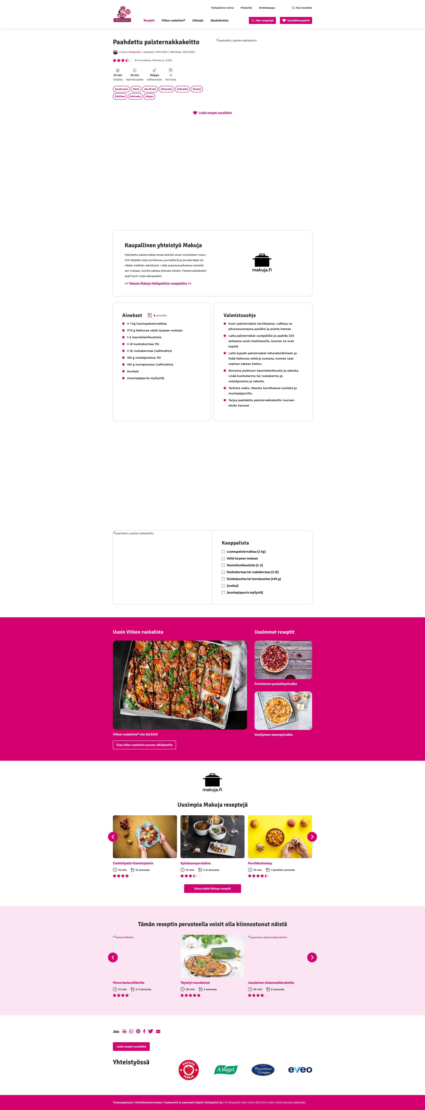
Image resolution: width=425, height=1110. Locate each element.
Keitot (136, 89)
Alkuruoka (166, 89)
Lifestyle (198, 20)
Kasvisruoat (121, 89)
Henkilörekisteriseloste (148, 1102)
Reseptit (149, 20)
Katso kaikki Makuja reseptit (212, 888)
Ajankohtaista (219, 20)
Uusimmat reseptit (275, 632)
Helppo (149, 96)
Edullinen (120, 96)
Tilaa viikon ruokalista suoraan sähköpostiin (144, 745)
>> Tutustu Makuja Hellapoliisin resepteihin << (158, 283)
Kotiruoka (135, 96)
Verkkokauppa (267, 7)
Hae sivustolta (304, 7)
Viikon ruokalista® (173, 20)
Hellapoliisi (135, 51)
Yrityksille (246, 7)
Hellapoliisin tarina (222, 7)
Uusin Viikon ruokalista (138, 632)
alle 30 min (150, 89)
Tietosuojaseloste (123, 1102)
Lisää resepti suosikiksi (131, 1046)
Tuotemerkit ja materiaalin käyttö (183, 1102)
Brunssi (197, 89)
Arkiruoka (182, 89)
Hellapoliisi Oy (213, 1102)
